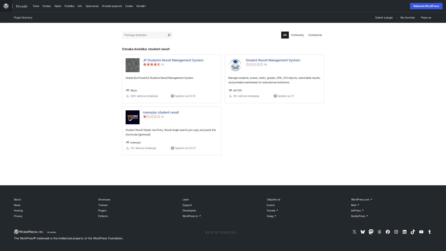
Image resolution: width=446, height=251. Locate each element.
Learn (186, 199)
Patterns (103, 216)
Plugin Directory (23, 17)
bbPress (357, 210)
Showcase (104, 199)
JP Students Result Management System (173, 60)
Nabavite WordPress (426, 6)
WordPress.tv (192, 216)
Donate (272, 210)
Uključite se (273, 199)
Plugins (102, 210)
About (17, 199)
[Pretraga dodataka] (169, 35)
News (17, 205)
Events (271, 205)
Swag (271, 216)
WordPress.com (361, 199)
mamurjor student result (161, 112)
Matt (355, 205)
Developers (189, 210)
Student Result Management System (273, 60)
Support (187, 205)
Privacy (18, 216)
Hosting (18, 210)
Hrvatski (51, 232)
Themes (103, 205)
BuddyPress (359, 216)
